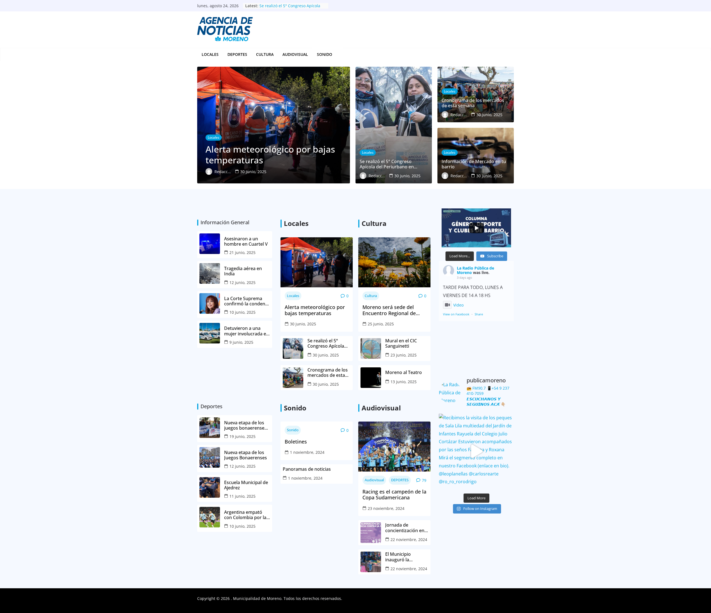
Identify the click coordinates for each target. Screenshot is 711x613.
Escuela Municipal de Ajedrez (246, 485)
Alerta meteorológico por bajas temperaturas (315, 310)
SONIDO (324, 54)
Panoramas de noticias (307, 469)
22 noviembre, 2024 (408, 539)
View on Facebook (456, 314)
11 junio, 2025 (242, 496)
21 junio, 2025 (242, 252)
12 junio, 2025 (242, 282)
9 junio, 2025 (241, 342)
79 (424, 480)
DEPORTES (237, 54)
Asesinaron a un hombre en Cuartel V (246, 241)
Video (458, 305)
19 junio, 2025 (242, 436)
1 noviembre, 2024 (307, 452)
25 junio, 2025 (381, 324)
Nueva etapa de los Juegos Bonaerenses (245, 455)
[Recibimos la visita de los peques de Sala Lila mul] (476, 451)
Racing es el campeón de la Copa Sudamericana (394, 495)
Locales (210, 54)
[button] (335, 54)
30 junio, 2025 (303, 324)
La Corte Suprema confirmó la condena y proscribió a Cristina (247, 301)
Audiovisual (295, 54)
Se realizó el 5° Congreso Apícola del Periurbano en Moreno (289, 8)
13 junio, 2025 (403, 381)
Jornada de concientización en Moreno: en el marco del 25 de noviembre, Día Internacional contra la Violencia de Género (406, 527)
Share (479, 314)
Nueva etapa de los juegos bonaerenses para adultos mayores (245, 425)
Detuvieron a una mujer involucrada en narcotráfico (246, 331)
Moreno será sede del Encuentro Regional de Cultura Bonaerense (389, 310)
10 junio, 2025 (242, 312)
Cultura (265, 54)
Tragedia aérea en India (243, 271)
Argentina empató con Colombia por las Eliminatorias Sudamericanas (246, 515)
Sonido (293, 429)
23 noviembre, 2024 (386, 508)
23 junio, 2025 (403, 355)
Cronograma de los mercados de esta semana (327, 372)
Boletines (296, 442)
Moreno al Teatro (404, 372)
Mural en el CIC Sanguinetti (401, 343)
